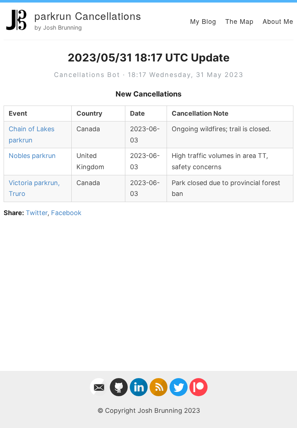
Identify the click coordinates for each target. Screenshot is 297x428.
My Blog (203, 21)
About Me (278, 21)
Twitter (36, 213)
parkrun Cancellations (87, 15)
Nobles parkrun (32, 155)
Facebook (66, 213)
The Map (239, 21)
